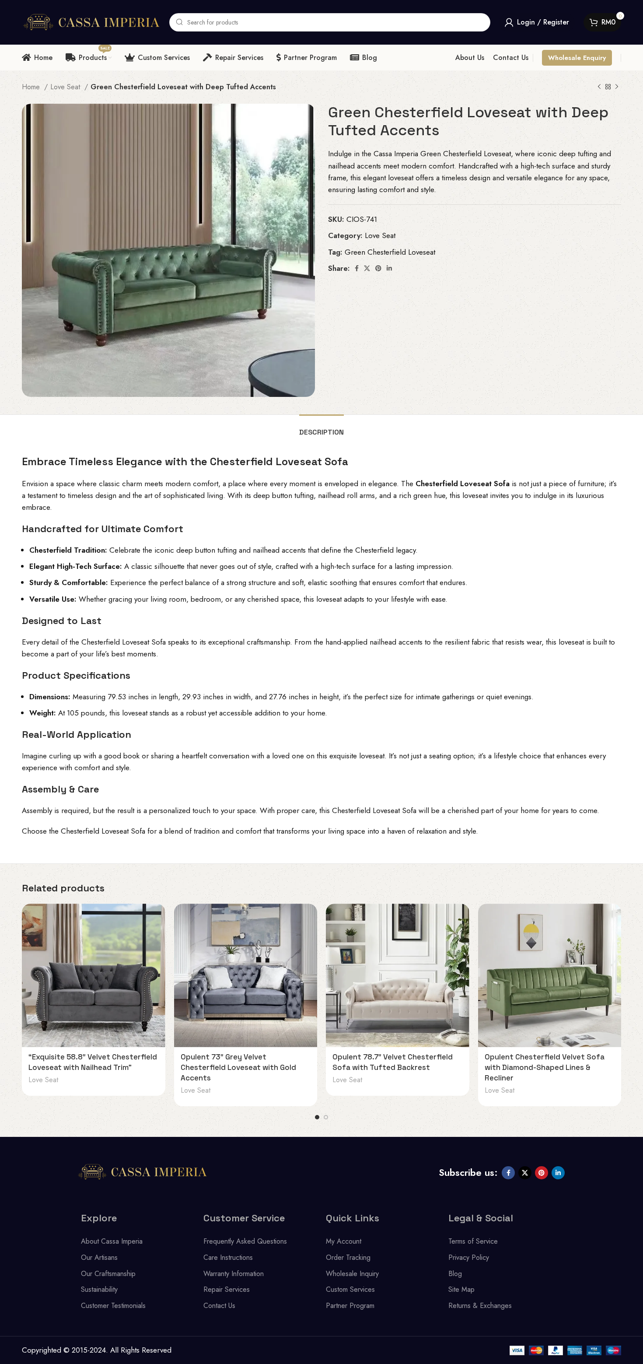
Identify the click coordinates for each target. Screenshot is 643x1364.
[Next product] (616, 87)
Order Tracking (348, 1257)
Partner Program (350, 1306)
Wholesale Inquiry (352, 1274)
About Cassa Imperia (112, 1241)
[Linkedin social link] (389, 268)
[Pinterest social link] (378, 268)
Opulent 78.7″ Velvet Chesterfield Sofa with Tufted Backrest (392, 1062)
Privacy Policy (468, 1257)
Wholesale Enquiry (577, 58)
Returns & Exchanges (480, 1306)
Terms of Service (473, 1241)
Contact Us (219, 1306)
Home (32, 87)
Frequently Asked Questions (245, 1241)
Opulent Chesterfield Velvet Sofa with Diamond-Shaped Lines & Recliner (545, 1067)
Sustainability (99, 1289)
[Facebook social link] (356, 268)
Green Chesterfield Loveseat (390, 252)
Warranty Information (233, 1274)
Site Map (461, 1289)
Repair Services (226, 1289)
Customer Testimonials (113, 1306)
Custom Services (350, 1289)
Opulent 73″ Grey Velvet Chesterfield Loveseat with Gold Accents (238, 1067)
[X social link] (367, 268)
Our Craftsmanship (108, 1274)
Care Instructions (228, 1257)
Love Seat (66, 87)
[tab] (321, 427)
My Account (343, 1241)
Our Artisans (99, 1257)
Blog (455, 1274)
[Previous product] (599, 87)
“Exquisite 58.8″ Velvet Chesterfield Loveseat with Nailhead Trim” (92, 1062)
